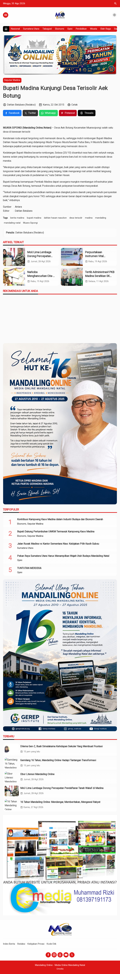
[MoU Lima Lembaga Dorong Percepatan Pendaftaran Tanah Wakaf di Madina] (14, 257)
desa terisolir (75, 218)
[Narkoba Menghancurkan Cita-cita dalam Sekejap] (14, 277)
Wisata (93, 28)
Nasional (15, 28)
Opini (69, 28)
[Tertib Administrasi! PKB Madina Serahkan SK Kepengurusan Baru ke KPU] (72, 277)
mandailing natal (12, 223)
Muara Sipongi (30, 223)
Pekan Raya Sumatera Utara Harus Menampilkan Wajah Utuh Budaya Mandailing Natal (63, 555)
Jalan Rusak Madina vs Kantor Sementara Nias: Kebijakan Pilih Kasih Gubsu (58, 543)
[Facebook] (48, 954)
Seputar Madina (12, 80)
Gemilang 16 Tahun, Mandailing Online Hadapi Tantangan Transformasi (58, 760)
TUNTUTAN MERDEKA (29, 568)
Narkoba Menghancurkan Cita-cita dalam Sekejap (40, 275)
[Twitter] (72, 954)
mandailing (100, 218)
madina (88, 218)
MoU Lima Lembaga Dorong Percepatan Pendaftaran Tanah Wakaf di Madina (61, 788)
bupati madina (34, 218)
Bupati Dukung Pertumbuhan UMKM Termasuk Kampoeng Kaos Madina (55, 531)
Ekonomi (59, 28)
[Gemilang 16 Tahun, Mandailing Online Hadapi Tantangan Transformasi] (12, 763)
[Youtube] (66, 954)
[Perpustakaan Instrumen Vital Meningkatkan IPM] (72, 257)
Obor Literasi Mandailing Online (37, 774)
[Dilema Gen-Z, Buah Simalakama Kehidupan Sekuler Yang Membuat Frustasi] (12, 749)
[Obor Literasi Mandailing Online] (12, 777)
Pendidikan (81, 28)
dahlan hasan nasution (55, 218)
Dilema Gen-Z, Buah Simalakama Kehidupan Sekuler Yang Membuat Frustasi (61, 746)
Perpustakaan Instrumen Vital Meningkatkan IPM (96, 256)
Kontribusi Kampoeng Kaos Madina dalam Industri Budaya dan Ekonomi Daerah (60, 519)
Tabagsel (47, 28)
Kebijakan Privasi (36, 944)
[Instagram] (54, 954)
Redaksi (21, 944)
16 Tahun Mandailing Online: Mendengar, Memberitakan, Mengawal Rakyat (60, 801)
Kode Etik (51, 944)
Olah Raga (105, 28)
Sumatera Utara (31, 28)
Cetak (74, 104)
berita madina (17, 218)
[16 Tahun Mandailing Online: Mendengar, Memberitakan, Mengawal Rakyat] (12, 805)
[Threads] (60, 954)
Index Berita (9, 944)
